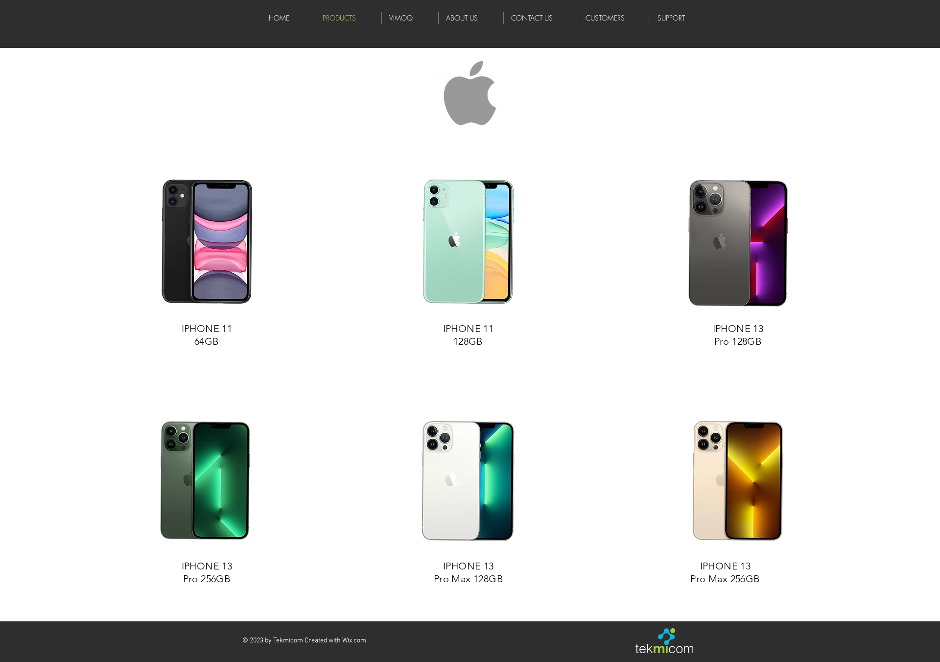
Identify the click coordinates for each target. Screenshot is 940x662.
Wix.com (354, 641)
